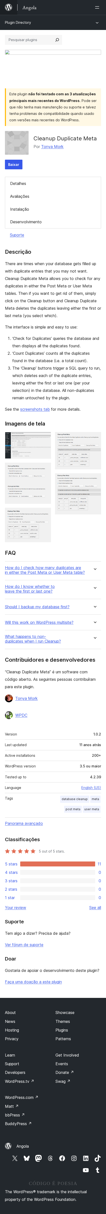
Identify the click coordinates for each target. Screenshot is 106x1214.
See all (95, 907)
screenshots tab (35, 409)
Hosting (12, 1030)
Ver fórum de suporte (24, 944)
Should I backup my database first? (37, 607)
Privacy (11, 1038)
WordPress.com (21, 1097)
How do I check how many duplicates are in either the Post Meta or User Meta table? (45, 570)
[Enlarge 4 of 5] (94, 438)
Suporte (17, 234)
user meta (91, 809)
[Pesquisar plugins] (57, 40)
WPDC (21, 715)
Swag (63, 1081)
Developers (15, 1072)
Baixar (13, 164)
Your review (15, 907)
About (10, 1012)
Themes (62, 1021)
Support (12, 1063)
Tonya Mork (52, 146)
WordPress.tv (19, 1081)
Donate (64, 1072)
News (10, 1021)
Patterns (63, 1038)
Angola (23, 1146)
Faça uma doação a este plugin (33, 981)
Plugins (61, 1030)
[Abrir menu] (98, 7)
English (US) (91, 787)
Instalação (19, 209)
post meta (73, 809)
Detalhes (18, 183)
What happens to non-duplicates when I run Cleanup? (33, 639)
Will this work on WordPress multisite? (39, 622)
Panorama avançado (24, 823)
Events (61, 1063)
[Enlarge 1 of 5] (44, 438)
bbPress (15, 1115)
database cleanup (75, 799)
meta (95, 799)
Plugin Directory (18, 22)
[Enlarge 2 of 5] (44, 469)
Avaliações (19, 196)
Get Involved (67, 1055)
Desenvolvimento (26, 221)
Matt (12, 1106)
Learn (10, 1055)
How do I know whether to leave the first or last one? (30, 589)
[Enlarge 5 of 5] (94, 480)
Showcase (64, 1012)
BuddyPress (18, 1123)
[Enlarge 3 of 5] (44, 514)
